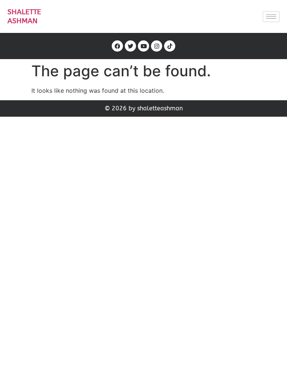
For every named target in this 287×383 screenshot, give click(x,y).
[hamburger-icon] (271, 16)
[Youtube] (143, 46)
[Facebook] (117, 46)
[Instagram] (156, 46)
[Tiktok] (169, 46)
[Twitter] (130, 46)
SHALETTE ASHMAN (24, 16)
